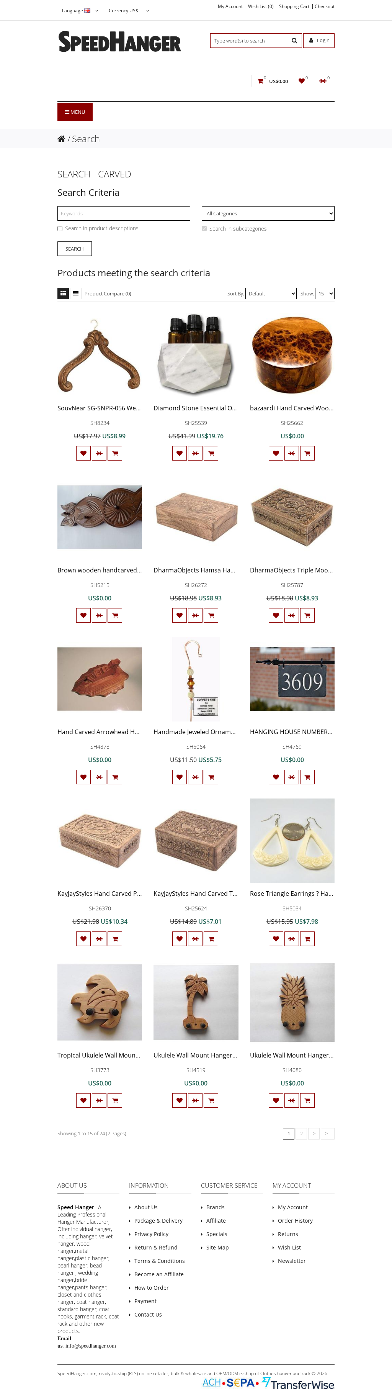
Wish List (289, 1247)
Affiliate (216, 1220)
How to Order (151, 1287)
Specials (216, 1234)
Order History (295, 1220)
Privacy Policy (151, 1234)
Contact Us (148, 1314)
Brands (215, 1207)
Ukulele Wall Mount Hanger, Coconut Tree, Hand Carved (234, 1055)
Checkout (325, 6)
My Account (230, 6)
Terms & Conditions (159, 1260)
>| (327, 1133)
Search (86, 138)
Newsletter (292, 1260)
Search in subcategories (238, 228)
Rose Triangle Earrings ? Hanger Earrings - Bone (318, 893)
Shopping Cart (294, 6)
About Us (146, 1207)
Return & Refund (156, 1247)
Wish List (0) (261, 6)
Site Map (217, 1247)
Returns (288, 1234)
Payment (145, 1301)
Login (323, 40)
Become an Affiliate (159, 1274)
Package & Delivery (158, 1220)
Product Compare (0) (108, 293)
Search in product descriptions (102, 228)
